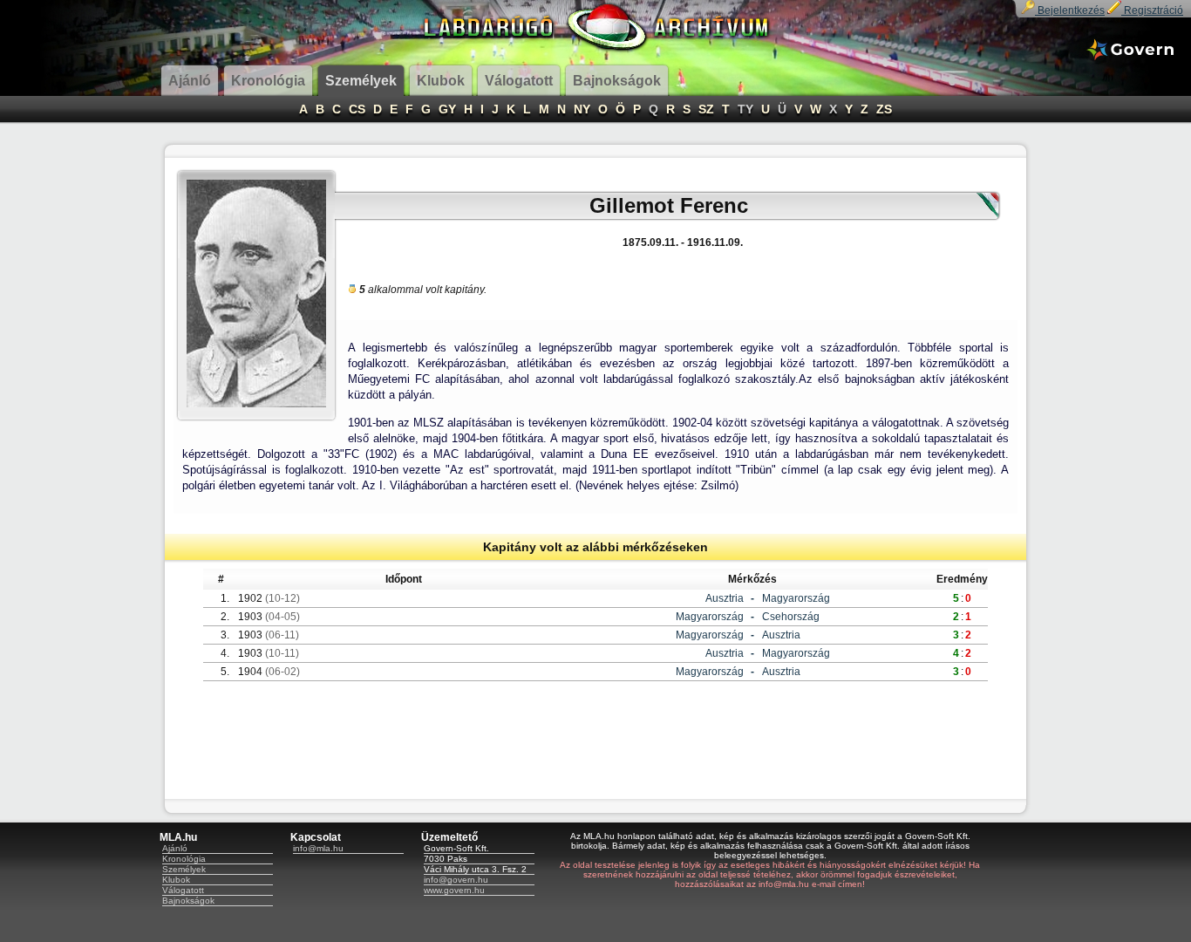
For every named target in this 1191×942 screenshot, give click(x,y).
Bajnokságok (188, 900)
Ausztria (724, 598)
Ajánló (174, 848)
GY (447, 109)
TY (745, 109)
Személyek (184, 869)
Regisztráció (1152, 10)
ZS (884, 109)
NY (582, 109)
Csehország (791, 617)
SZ (706, 109)
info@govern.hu (456, 879)
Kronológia (184, 859)
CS (357, 109)
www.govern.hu (454, 890)
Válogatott (183, 890)
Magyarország (796, 598)
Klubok (176, 879)
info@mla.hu (318, 848)
